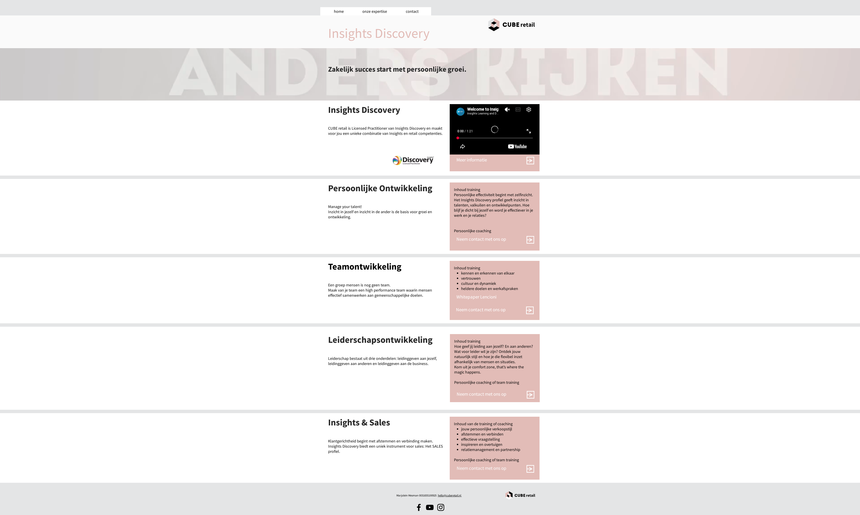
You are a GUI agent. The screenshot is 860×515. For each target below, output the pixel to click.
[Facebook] (419, 507)
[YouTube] (429, 507)
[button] (374, 11)
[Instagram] (440, 507)
